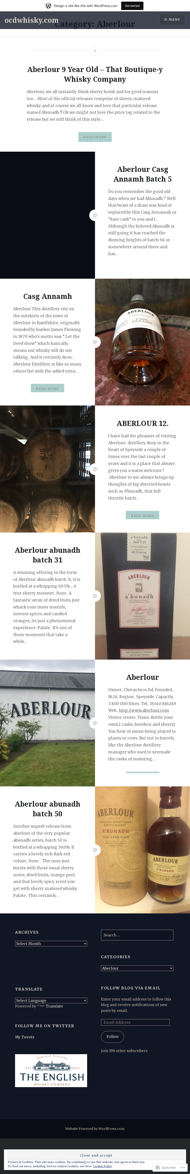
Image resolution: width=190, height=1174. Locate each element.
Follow (113, 1036)
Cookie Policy (102, 1166)
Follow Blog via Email (130, 988)
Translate (54, 1006)
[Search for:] (137, 935)
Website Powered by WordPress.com (94, 1129)
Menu (174, 19)
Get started (132, 5)
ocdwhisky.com (32, 20)
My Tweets (24, 1037)
